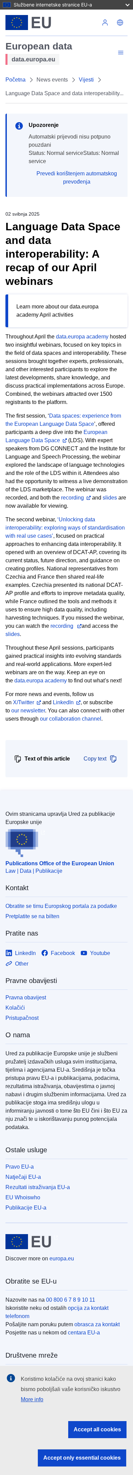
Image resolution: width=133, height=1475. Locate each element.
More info (32, 1399)
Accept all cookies (97, 1429)
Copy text (95, 759)
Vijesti (86, 80)
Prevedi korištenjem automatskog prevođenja (76, 178)
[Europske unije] (51, 22)
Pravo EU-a (19, 1167)
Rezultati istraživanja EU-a (37, 1187)
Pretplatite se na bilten (32, 916)
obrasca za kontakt (97, 1324)
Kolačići (15, 1008)
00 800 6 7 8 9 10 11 (70, 1300)
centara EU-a (84, 1332)
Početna (15, 80)
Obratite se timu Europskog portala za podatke (61, 906)
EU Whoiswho (22, 1197)
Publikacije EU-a (25, 1208)
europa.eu (61, 1258)
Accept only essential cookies (82, 1458)
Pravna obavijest (25, 997)
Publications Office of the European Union (59, 863)
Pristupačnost (22, 1018)
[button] (120, 22)
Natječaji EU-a (23, 1177)
